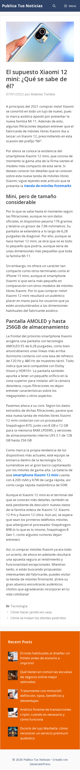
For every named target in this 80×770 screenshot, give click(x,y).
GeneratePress (40, 764)
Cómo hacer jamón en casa (31, 612)
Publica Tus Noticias (22, 5)
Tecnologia (19, 606)
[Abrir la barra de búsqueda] (54, 6)
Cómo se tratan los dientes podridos (38, 618)
